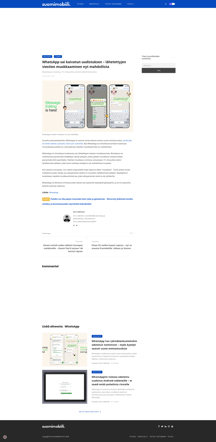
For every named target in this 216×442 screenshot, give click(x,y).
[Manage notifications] (5, 437)
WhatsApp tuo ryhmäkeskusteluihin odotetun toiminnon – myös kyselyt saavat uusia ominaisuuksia (114, 344)
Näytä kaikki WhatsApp (89, 412)
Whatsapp (47, 233)
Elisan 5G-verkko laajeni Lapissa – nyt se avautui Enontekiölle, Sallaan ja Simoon (112, 247)
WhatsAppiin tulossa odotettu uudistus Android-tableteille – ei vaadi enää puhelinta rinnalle (112, 380)
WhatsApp (47, 56)
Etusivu (80, 4)
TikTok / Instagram (113, 4)
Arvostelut (94, 4)
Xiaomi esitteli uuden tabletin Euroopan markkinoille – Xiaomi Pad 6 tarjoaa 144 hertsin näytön (63, 248)
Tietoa (130, 4)
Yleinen (58, 56)
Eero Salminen (79, 212)
